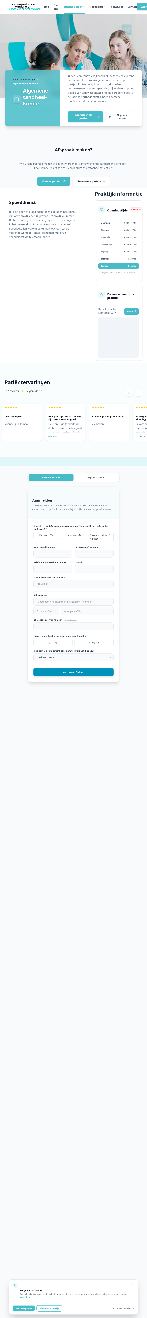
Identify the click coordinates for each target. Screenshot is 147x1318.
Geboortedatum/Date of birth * (49, 577)
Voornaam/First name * (46, 547)
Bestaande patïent (89, 181)
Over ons (57, 6)
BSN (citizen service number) (55, 619)
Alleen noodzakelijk (49, 1308)
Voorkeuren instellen (121, 1308)
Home (45, 6)
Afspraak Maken (96, 477)
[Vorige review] (129, 393)
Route (130, 311)
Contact (132, 6)
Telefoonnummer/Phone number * (51, 562)
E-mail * (79, 562)
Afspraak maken (122, 116)
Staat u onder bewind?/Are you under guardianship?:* (61, 636)
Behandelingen (73, 6)
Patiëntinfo (97, 6)
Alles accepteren (24, 1308)
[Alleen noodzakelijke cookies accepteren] (132, 1284)
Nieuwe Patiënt (51, 477)
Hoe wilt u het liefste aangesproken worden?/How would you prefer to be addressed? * (71, 527)
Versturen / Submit (73, 672)
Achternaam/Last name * (88, 547)
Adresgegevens (41, 595)
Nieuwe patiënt (52, 181)
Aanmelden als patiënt (83, 116)
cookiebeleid (26, 1297)
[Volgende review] (138, 393)
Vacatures (117, 6)
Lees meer (53, 436)
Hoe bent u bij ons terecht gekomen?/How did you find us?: (64, 650)
